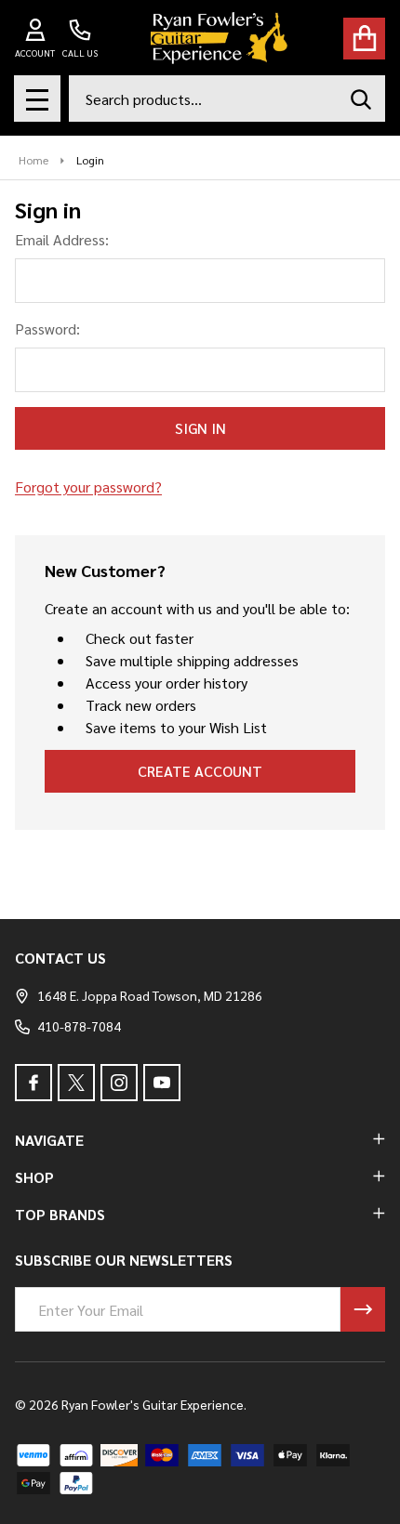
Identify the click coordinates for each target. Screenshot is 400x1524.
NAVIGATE (49, 1140)
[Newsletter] (362, 1309)
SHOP (34, 1177)
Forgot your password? (88, 486)
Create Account (200, 771)
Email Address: (62, 239)
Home (33, 159)
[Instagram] (119, 1083)
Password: (47, 328)
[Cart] (364, 38)
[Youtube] (162, 1083)
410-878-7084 (79, 1026)
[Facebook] (33, 1083)
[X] (76, 1083)
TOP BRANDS (60, 1214)
